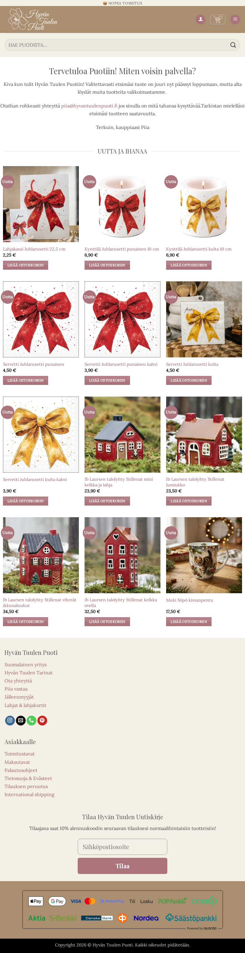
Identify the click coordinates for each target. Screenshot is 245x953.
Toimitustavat (19, 754)
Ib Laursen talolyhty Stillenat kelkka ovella (121, 602)
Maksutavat (17, 762)
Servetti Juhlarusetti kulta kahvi (35, 479)
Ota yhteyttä (18, 681)
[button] (217, 19)
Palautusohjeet (20, 770)
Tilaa (122, 866)
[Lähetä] (233, 45)
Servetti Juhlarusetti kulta (192, 364)
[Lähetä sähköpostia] (21, 721)
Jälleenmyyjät (19, 697)
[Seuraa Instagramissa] (10, 721)
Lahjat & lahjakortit (25, 705)
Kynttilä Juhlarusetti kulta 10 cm (199, 249)
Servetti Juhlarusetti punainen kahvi (121, 364)
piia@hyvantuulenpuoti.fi (89, 106)
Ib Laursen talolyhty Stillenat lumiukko (195, 482)
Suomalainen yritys (25, 664)
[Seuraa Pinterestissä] (42, 721)
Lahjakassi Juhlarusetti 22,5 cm (34, 249)
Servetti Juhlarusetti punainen (33, 364)
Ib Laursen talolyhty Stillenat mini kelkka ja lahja (119, 482)
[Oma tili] (200, 20)
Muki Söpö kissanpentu (189, 600)
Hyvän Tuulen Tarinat (28, 673)
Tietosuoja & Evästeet (28, 778)
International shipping (29, 794)
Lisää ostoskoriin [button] (25, 265)
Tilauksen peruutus (26, 786)
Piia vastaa (15, 689)
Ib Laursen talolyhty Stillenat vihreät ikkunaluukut (39, 602)
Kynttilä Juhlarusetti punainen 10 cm (122, 249)
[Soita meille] (31, 721)
